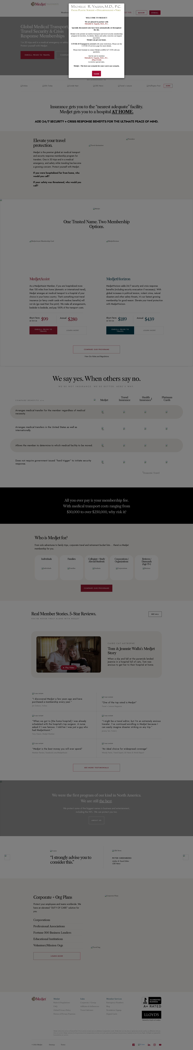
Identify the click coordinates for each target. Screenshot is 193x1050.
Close (96, 74)
